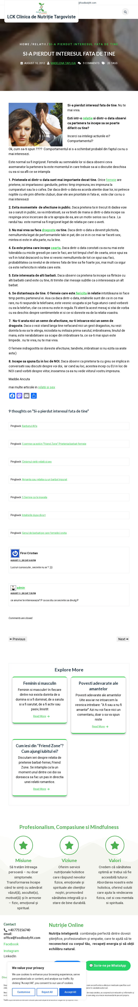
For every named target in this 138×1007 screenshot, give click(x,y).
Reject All (47, 992)
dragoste (49, 230)
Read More (39, 716)
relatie (88, 118)
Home (25, 44)
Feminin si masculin (39, 683)
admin (21, 588)
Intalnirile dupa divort (34, 515)
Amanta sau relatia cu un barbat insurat (44, 479)
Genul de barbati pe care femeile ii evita (44, 532)
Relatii (39, 44)
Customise (23, 992)
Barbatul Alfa (29, 426)
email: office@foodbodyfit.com (22, 936)
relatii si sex (46, 387)
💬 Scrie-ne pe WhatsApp (107, 965)
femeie (111, 180)
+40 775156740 (19, 930)
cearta (56, 248)
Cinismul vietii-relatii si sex (37, 461)
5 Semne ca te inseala (34, 497)
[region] (46, 981)
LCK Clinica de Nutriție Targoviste (41, 16)
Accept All (70, 992)
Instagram (11, 951)
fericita (81, 293)
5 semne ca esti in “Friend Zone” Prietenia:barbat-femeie (54, 443)
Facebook (11, 944)
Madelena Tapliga (63, 63)
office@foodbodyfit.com (84, 3)
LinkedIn (10, 956)
